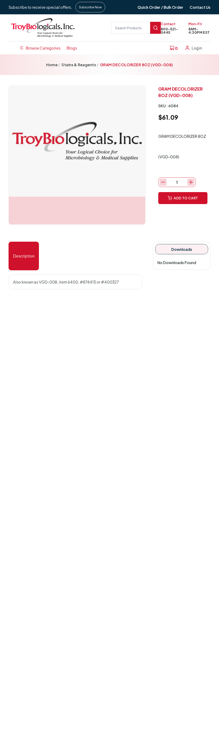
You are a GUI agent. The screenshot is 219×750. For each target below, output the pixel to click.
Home (52, 64)
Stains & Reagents (79, 64)
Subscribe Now (90, 7)
